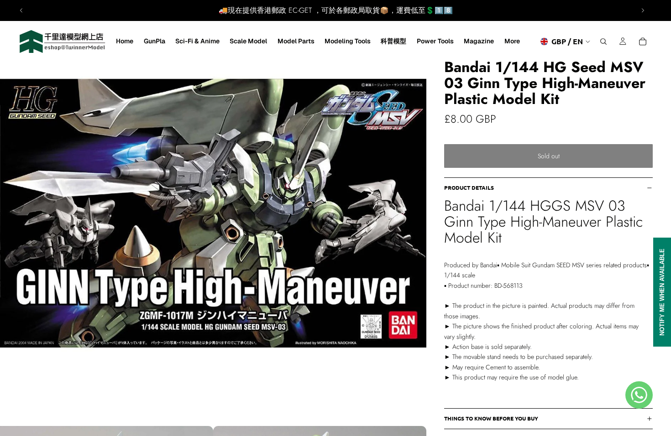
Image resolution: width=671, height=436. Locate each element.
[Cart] (643, 41)
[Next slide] (643, 10)
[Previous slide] (21, 10)
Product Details (469, 187)
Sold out (549, 156)
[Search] (603, 41)
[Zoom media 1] (213, 213)
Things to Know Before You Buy (491, 418)
